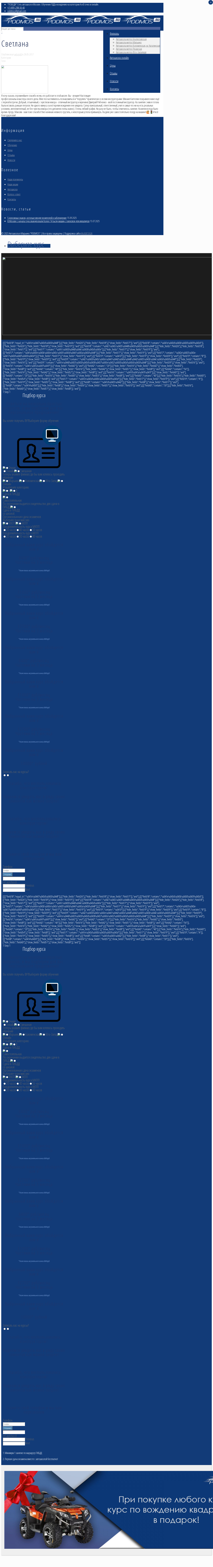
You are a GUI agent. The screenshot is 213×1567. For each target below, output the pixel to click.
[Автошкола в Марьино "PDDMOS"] (80, 22)
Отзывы (11, 155)
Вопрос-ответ (13, 194)
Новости (11, 160)
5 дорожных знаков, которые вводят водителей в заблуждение (37, 218)
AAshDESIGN (86, 233)
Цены (9, 150)
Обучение (12, 145)
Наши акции (12, 184)
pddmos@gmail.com (16, 11)
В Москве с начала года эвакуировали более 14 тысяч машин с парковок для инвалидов (48, 221)
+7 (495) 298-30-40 (16, 7)
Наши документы (15, 179)
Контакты (11, 199)
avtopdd (18, 54)
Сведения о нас (14, 140)
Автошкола (12, 189)
